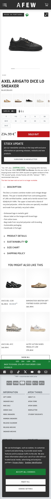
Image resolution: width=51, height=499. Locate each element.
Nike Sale (6, 406)
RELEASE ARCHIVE (9, 427)
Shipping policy (16, 253)
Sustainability (16, 241)
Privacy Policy (18, 462)
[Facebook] (5, 371)
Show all (25, 357)
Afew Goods (32, 406)
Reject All (25, 482)
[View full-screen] (46, 15)
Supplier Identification (33, 462)
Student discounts (35, 414)
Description (14, 186)
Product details (17, 235)
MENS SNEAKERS (9, 414)
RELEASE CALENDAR (10, 423)
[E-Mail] (46, 371)
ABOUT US (31, 397)
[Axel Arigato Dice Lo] (7, 100)
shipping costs (19, 168)
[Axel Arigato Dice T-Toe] (29, 100)
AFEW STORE (26, 5)
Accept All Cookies (25, 472)
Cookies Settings (26, 489)
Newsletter (32, 410)
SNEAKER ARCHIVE (9, 431)
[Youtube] (32, 371)
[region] (25, 468)
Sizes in (8, 111)
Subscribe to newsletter (25, 159)
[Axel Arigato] (4, 75)
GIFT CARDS (7, 397)
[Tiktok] (18, 371)
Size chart (13, 247)
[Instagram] (12, 371)
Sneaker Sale (8, 401)
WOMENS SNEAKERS (10, 419)
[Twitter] (25, 371)
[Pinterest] (39, 371)
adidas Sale (7, 410)
